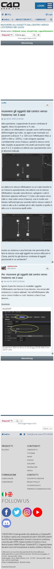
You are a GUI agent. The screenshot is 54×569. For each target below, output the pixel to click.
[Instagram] (27, 512)
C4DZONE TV (32, 450)
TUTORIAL (31, 453)
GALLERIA (31, 463)
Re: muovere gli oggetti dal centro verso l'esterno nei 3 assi (24, 276)
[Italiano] (4, 494)
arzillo (3, 103)
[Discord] (6, 523)
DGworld (11, 567)
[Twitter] (16, 512)
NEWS (29, 456)
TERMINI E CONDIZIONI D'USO (39, 489)
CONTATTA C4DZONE (35, 478)
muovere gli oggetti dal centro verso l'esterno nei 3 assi (25, 26)
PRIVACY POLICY (33, 482)
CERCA (30, 470)
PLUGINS (5, 450)
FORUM (30, 460)
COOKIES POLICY (34, 485)
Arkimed (16, 31)
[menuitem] (8, 14)
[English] (10, 494)
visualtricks (32, 31)
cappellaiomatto (45, 31)
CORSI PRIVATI (7, 482)
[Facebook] (6, 512)
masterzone (12, 266)
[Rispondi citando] (47, 105)
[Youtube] (37, 512)
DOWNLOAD (32, 467)
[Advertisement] (27, 72)
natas (23, 31)
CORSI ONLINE (7, 478)
